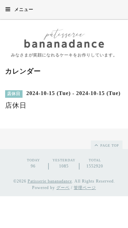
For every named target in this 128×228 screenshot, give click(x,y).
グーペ (63, 187)
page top (109, 145)
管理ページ (85, 187)
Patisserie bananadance (50, 181)
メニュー (23, 9)
